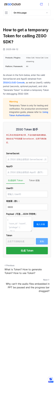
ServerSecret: (13, 153)
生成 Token (27, 250)
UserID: (9, 188)
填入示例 (40, 224)
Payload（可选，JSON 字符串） (21, 214)
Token (9, 235)
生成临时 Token (15, 180)
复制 (42, 241)
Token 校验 (34, 180)
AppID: (9, 166)
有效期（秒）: (12, 201)
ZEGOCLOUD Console (14, 82)
